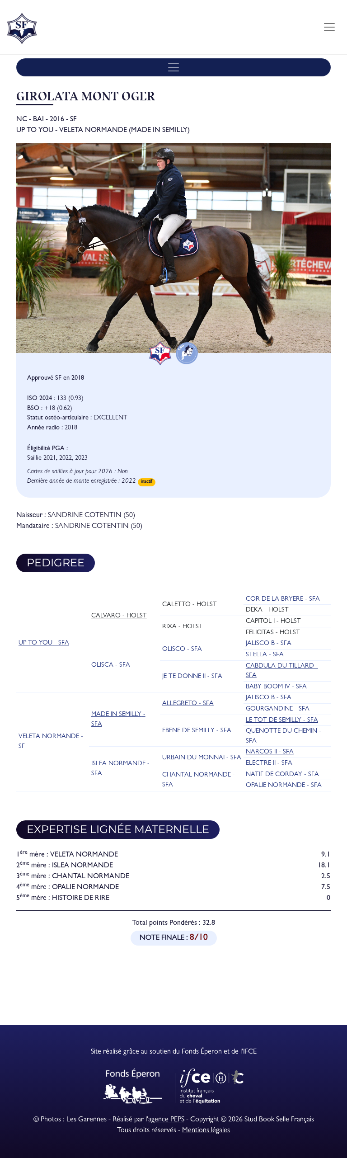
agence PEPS (166, 1120)
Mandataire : (34, 526)
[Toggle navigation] (329, 27)
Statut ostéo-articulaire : (59, 418)
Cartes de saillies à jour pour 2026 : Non (77, 472)
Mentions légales (206, 1130)
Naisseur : (31, 515)
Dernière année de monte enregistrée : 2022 (81, 481)
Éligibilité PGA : (47, 449)
